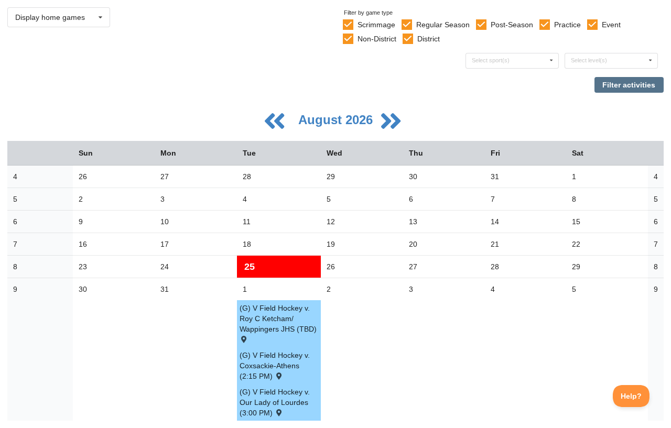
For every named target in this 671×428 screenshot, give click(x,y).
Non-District (377, 39)
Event (611, 24)
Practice (567, 24)
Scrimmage (376, 24)
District (428, 39)
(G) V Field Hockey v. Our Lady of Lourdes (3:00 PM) (275, 402)
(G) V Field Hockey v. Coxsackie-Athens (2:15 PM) (275, 365)
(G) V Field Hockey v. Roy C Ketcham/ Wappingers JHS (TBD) (278, 318)
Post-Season (512, 24)
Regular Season (443, 24)
